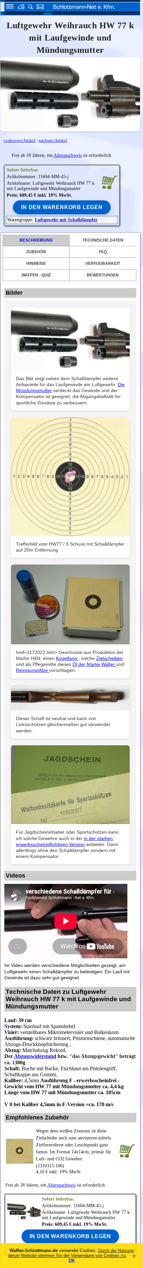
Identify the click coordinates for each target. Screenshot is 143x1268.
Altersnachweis (68, 155)
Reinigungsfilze (32, 670)
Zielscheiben (109, 658)
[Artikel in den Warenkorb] (109, 182)
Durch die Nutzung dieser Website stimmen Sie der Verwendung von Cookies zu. (71, 1253)
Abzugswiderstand (35, 1056)
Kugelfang (67, 658)
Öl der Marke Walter (94, 664)
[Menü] (7, 7)
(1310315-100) (73, 1148)
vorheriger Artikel (20, 140)
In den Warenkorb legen (62, 207)
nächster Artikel (53, 140)
